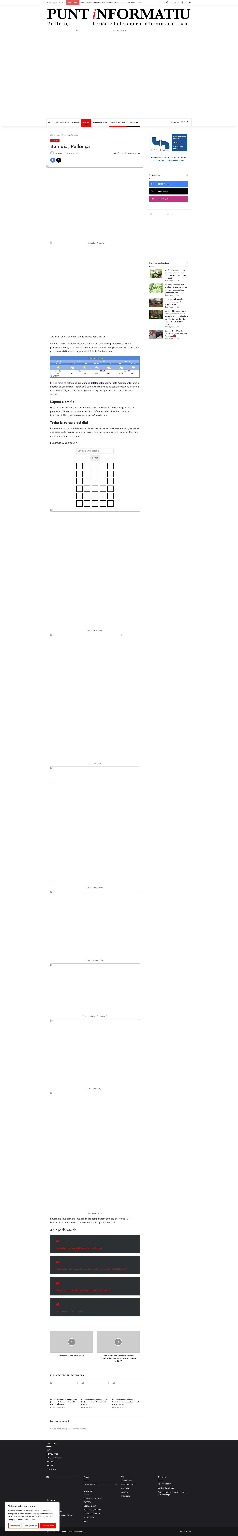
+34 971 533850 (164, 1484)
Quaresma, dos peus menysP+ (70, 1311)
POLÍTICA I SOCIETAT (92, 1510)
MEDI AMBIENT (90, 1506)
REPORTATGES (99, 122)
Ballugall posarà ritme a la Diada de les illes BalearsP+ (80, 1248)
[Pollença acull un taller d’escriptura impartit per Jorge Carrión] (156, 302)
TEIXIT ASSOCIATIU (92, 1514)
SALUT (86, 1521)
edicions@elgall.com (166, 1488)
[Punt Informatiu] (119, 18)
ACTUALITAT (61, 122)
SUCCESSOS (89, 1518)
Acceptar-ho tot (47, 1526)
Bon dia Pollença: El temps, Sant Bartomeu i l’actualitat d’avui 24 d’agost (94, 1401)
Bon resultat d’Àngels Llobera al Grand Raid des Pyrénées (176, 333)
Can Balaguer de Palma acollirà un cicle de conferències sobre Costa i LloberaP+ (92, 1269)
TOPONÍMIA (51, 1469)
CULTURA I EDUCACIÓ (93, 1498)
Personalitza (15, 1526)
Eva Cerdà (58, 153)
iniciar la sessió (61, 1429)
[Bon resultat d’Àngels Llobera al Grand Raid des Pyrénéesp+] (156, 334)
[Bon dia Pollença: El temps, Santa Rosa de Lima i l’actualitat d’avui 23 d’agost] (126, 1389)
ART (48, 1450)
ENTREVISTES (52, 1454)
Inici (50, 122)
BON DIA (85, 122)
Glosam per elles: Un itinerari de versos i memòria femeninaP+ (84, 1290)
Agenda (75, 122)
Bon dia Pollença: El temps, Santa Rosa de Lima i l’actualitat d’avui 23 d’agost (125, 1401)
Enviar (95, 458)
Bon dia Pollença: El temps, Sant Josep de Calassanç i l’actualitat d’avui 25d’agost (63, 1401)
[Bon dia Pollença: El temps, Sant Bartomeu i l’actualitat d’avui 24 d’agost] (95, 1389)
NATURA (49, 1465)
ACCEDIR (134, 122)
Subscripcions (117, 122)
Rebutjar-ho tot (31, 1526)
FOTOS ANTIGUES (53, 1458)
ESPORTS (87, 1502)
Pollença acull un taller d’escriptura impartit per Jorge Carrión (175, 302)
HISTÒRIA (50, 1462)
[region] (32, 1516)
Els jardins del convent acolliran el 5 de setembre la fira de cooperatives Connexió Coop (176, 288)
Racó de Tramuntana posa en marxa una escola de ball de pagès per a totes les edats (176, 274)
